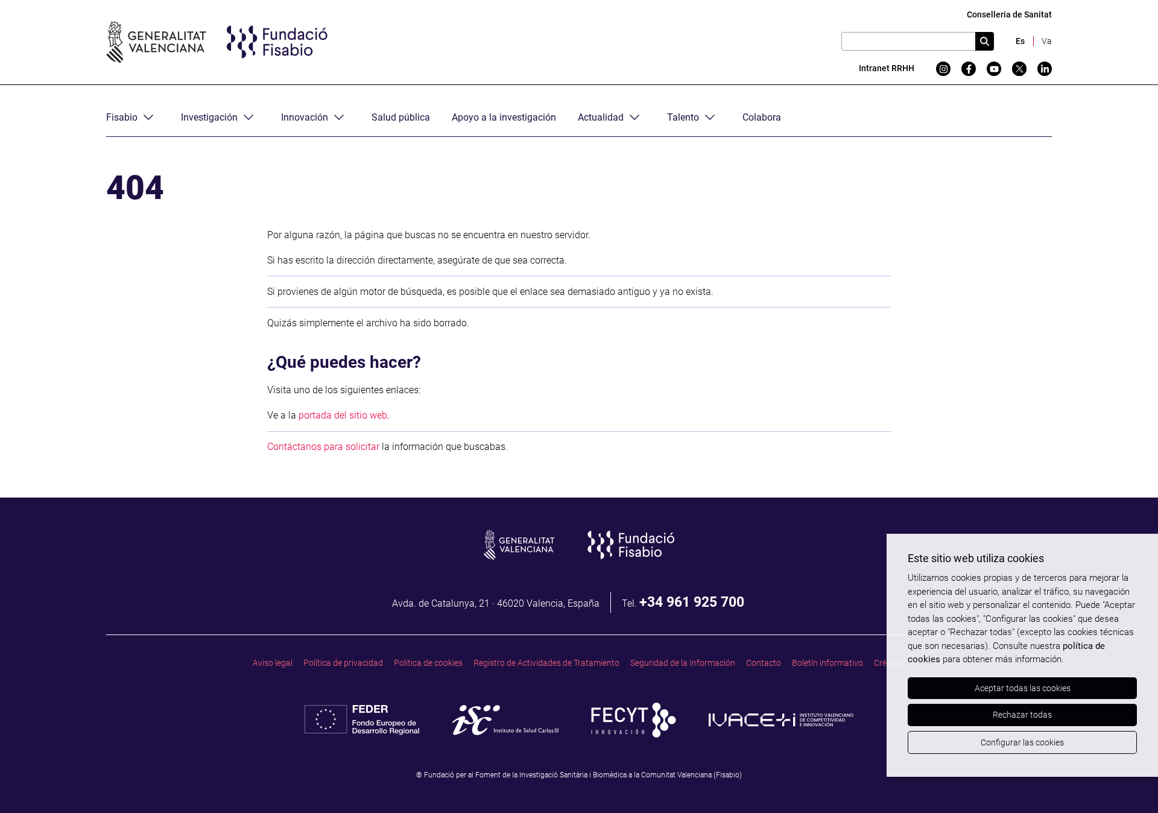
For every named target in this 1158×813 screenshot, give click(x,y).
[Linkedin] (1044, 69)
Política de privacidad (343, 663)
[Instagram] (943, 69)
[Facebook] (968, 69)
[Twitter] (1019, 69)
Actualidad (601, 117)
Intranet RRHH (886, 68)
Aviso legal (273, 663)
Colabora (761, 117)
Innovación (304, 117)
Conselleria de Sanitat (1009, 15)
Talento (683, 117)
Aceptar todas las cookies (1023, 688)
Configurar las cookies (1022, 742)
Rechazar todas (1022, 715)
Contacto (763, 663)
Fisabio (122, 117)
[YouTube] (994, 69)
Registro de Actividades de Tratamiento (546, 663)
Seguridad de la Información (682, 663)
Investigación (209, 117)
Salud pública (401, 117)
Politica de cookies (428, 663)
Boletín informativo (827, 663)
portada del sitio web (343, 415)
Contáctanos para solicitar (323, 446)
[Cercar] (984, 41)
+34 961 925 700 (691, 602)
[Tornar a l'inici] (1125, 780)
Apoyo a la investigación (504, 117)
